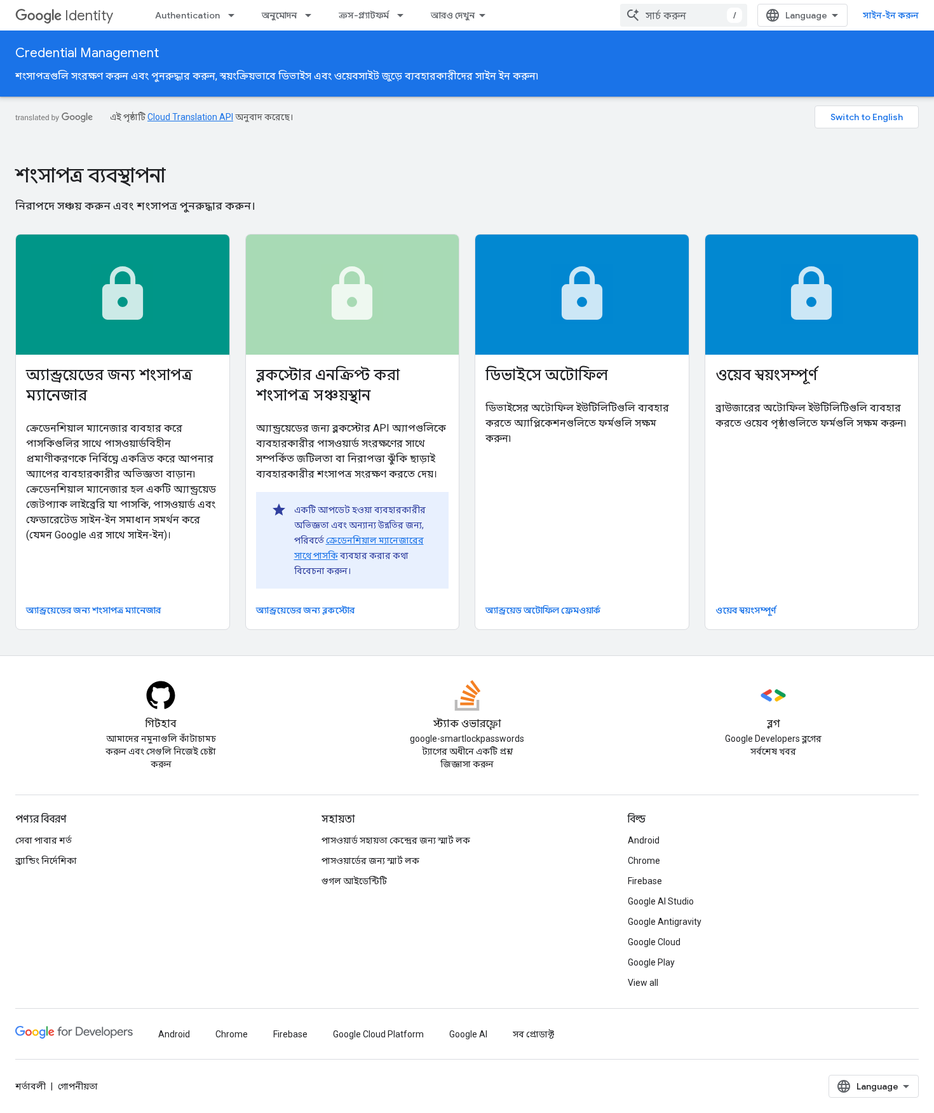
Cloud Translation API (190, 117)
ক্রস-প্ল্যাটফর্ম (364, 15)
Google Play (651, 962)
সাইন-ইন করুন (891, 15)
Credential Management (87, 53)
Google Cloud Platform (378, 1034)
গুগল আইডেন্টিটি (354, 881)
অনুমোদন (279, 15)
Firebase (645, 881)
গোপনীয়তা (78, 1086)
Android (644, 840)
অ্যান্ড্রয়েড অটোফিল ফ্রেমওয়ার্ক (542, 610)
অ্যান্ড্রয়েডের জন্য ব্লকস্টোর (305, 610)
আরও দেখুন (453, 15)
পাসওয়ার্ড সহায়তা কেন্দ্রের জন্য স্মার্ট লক (395, 840)
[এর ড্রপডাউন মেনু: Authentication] (235, 15)
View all (643, 983)
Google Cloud (654, 942)
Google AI (468, 1034)
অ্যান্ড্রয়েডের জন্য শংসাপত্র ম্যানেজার (93, 610)
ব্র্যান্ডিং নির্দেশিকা (46, 861)
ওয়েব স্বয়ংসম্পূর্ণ (745, 610)
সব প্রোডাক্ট (533, 1034)
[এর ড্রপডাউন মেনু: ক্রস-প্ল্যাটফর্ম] (404, 15)
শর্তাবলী (30, 1086)
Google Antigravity (664, 922)
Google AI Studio (661, 901)
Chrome (644, 861)
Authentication (187, 15)
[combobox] (683, 15)
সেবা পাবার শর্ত (43, 840)
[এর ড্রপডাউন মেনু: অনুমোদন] (312, 15)
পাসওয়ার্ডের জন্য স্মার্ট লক (370, 861)
